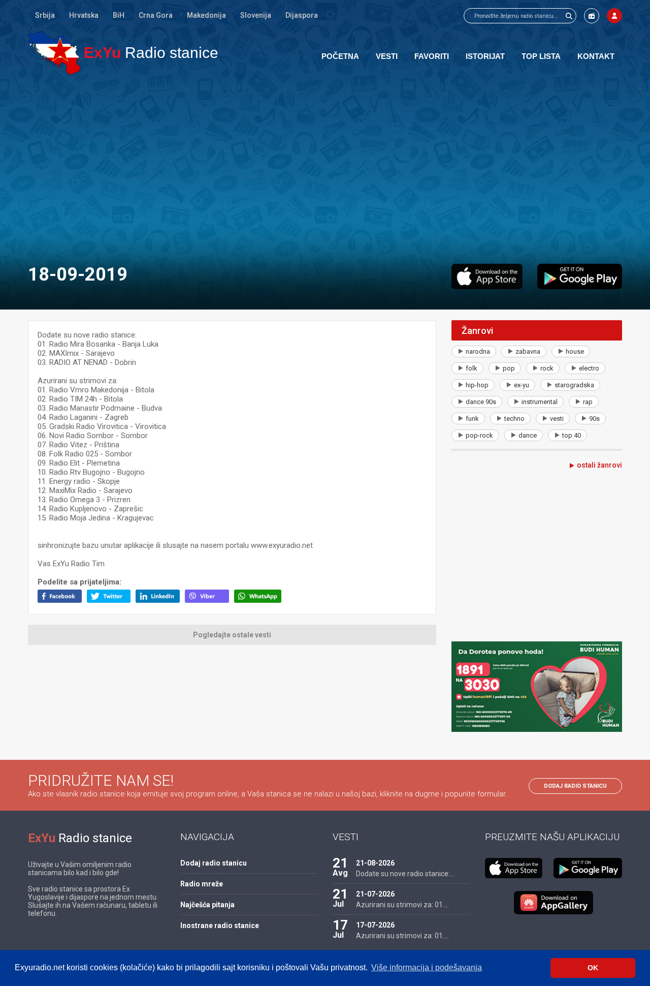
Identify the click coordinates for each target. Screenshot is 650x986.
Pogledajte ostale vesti (232, 635)
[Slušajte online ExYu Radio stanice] (54, 52)
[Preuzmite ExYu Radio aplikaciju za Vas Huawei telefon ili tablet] (553, 902)
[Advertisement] (325, 169)
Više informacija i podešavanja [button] (426, 967)
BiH (118, 15)
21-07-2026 (375, 894)
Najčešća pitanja (207, 905)
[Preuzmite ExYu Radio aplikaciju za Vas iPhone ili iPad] (487, 276)
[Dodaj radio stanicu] (591, 15)
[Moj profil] (614, 15)
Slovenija (255, 15)
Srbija (45, 15)
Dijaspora (301, 15)
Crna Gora (156, 15)
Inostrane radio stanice (219, 925)
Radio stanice (151, 52)
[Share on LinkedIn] (160, 600)
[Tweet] (111, 600)
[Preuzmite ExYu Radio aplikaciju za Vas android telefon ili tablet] (579, 276)
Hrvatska (84, 15)
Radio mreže (201, 884)
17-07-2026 (375, 925)
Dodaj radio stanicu (575, 786)
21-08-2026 (375, 863)
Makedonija (206, 15)
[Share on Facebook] (62, 600)
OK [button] (593, 968)
